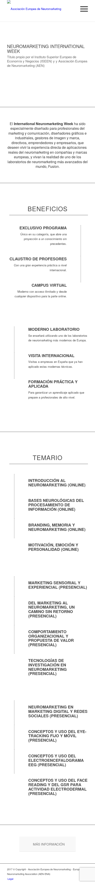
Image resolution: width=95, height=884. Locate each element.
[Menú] (82, 9)
